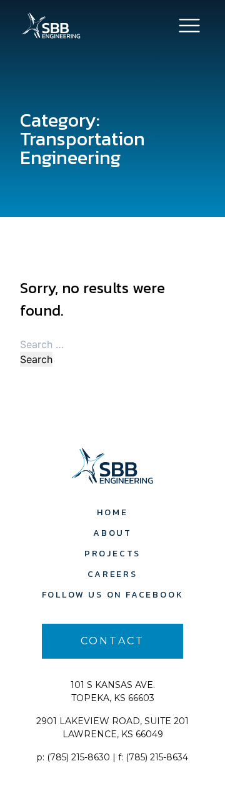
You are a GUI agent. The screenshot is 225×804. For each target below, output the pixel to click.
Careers (113, 574)
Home (112, 512)
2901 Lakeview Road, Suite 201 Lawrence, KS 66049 (112, 727)
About (112, 533)
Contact (112, 641)
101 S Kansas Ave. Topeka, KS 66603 (113, 691)
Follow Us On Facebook (113, 594)
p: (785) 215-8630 (73, 757)
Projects (112, 553)
